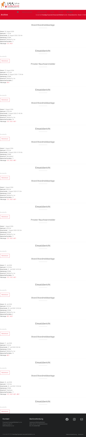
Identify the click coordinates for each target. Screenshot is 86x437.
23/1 (11, 277)
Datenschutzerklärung (71, 434)
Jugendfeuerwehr (42, 12)
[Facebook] (65, 419)
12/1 (8, 43)
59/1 (8, 82)
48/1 (14, 160)
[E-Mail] (80, 419)
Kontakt (60, 12)
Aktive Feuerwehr (27, 12)
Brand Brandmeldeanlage (43, 25)
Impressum (80, 434)
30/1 (11, 121)
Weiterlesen (4, 61)
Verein (52, 12)
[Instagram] (73, 419)
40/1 (11, 43)
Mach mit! (79, 12)
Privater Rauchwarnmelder (43, 64)
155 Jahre (69, 12)
